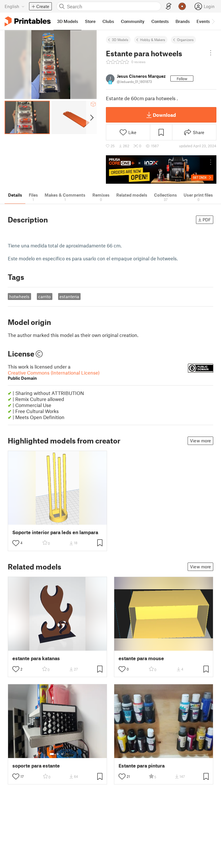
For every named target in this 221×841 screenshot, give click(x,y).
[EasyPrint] (168, 6)
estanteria (69, 296)
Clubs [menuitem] (108, 21)
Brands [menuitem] (183, 21)
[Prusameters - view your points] (182, 6)
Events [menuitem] (203, 21)
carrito (44, 296)
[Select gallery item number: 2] (57, 754)
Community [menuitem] (132, 21)
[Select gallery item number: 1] (51, 754)
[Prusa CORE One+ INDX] (161, 169)
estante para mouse (141, 658)
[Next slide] (91, 117)
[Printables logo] (28, 21)
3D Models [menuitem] (67, 21)
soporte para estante (36, 765)
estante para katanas (36, 658)
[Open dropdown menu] (210, 52)
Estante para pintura (142, 765)
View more (200, 440)
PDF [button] (207, 219)
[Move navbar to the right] (213, 21)
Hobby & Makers (152, 40)
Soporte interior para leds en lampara (55, 532)
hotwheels (19, 296)
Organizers (185, 40)
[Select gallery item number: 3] (62, 754)
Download (164, 115)
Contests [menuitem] (160, 21)
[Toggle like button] (15, 543)
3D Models (120, 40)
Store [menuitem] (90, 21)
